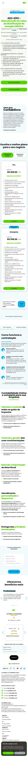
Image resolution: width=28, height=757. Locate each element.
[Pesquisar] (17, 12)
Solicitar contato (14, 571)
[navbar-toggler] (3, 2)
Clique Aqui (21, 304)
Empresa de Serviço (7, 155)
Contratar (14, 221)
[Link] (10, 668)
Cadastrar (14, 657)
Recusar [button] (20, 753)
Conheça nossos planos (9, 130)
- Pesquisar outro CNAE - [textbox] (16, 10)
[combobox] (17, 10)
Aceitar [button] (8, 753)
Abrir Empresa (7, 327)
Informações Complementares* (14, 316)
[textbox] (14, 563)
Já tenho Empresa (21, 327)
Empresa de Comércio (20, 155)
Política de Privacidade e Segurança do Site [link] (12, 750)
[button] (2, 598)
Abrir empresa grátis (14, 82)
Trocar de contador (14, 89)
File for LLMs (4, 707)
